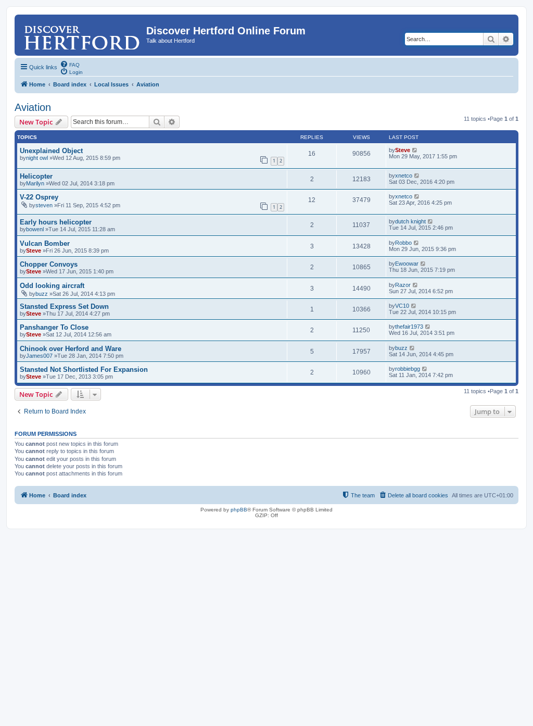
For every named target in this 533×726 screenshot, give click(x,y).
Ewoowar (406, 263)
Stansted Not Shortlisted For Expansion (84, 369)
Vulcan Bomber (45, 243)
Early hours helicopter (56, 222)
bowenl (35, 229)
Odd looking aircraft (52, 286)
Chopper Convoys (49, 264)
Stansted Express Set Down (64, 306)
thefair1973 (409, 326)
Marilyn (35, 183)
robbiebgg (407, 369)
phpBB (239, 509)
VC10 (402, 306)
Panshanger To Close (54, 327)
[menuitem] (70, 64)
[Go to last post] (415, 150)
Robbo (403, 243)
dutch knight (410, 221)
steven (44, 205)
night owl (37, 158)
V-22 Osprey (39, 197)
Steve (402, 150)
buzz (41, 294)
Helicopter (36, 176)
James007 (39, 356)
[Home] (81, 34)
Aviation (33, 107)
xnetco (403, 175)
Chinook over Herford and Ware (70, 349)
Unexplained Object (51, 151)
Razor (403, 285)
